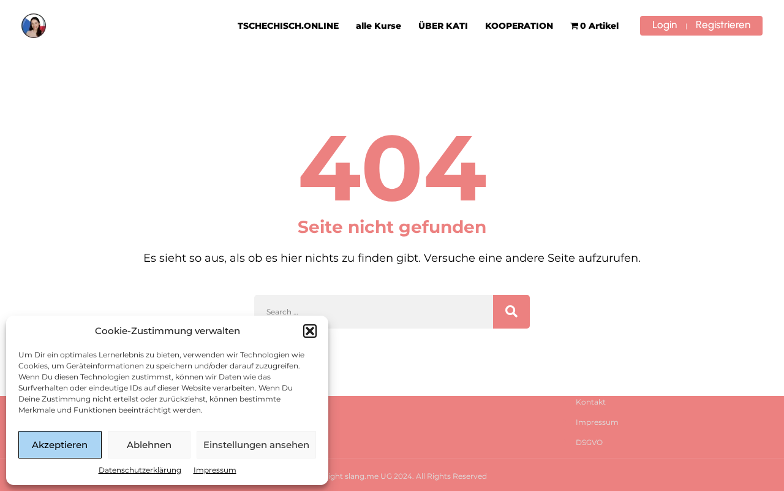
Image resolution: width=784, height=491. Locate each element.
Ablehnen (149, 445)
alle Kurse (378, 25)
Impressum (215, 469)
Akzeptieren (60, 445)
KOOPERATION (519, 25)
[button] (310, 331)
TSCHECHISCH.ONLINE (288, 25)
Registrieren (723, 24)
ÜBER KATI (443, 25)
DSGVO (589, 442)
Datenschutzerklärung (140, 469)
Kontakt (591, 401)
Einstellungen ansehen (256, 445)
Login (664, 24)
